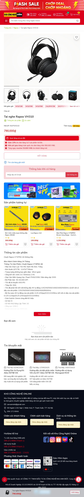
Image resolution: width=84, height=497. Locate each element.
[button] (77, 60)
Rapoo (15, 28)
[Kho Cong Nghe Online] (42, 5)
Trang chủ (7, 28)
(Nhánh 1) (14, 440)
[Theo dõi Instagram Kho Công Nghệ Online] (52, 439)
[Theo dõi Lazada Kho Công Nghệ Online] (65, 439)
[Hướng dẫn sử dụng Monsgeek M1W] (67, 357)
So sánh (27, 120)
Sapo (42, 481)
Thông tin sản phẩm (14, 120)
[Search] (77, 21)
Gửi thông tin (72, 175)
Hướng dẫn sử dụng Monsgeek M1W (63, 371)
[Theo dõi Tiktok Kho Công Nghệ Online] (71, 439)
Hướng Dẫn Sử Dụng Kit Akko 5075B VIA (14, 371)
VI (48, 469)
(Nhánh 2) (14, 446)
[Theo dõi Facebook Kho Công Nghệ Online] (46, 439)
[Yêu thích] (76, 37)
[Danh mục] (6, 21)
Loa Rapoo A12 (36, 233)
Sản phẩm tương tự (15, 202)
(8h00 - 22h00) (16, 452)
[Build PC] (42, 191)
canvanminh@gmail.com (16, 404)
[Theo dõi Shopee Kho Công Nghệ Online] (58, 439)
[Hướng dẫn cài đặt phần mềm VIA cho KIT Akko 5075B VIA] (42, 357)
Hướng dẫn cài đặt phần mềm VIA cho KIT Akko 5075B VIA (42, 371)
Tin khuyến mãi (13, 345)
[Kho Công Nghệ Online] (13, 14)
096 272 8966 (13, 411)
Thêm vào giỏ (13, 244)
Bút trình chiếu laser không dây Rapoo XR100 (16, 234)
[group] (42, 60)
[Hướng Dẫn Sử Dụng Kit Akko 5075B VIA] (16, 357)
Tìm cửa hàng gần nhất (16, 162)
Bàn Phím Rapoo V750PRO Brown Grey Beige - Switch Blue (66, 234)
